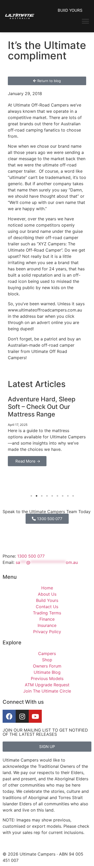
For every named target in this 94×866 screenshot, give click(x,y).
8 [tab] (67, 496)
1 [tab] (31, 496)
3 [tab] (41, 496)
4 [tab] (47, 496)
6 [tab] (57, 496)
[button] (85, 21)
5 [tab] (52, 496)
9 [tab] (73, 496)
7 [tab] (62, 496)
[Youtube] (35, 716)
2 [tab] (36, 496)
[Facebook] (9, 716)
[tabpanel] (47, 430)
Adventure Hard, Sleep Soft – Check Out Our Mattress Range (41, 406)
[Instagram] (22, 716)
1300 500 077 (31, 556)
